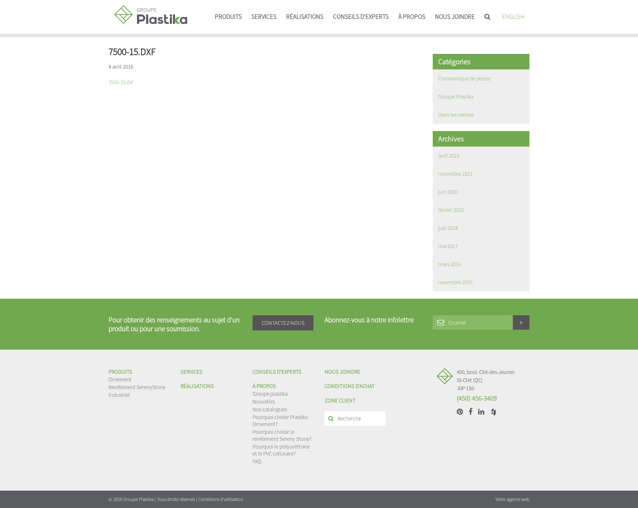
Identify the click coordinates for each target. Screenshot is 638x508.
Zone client (340, 400)
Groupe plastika (270, 393)
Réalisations (304, 17)
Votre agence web (512, 499)
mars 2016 (449, 264)
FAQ (257, 461)
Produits (228, 17)
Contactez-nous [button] (283, 322)
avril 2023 (448, 155)
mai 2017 (448, 246)
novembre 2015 (455, 282)
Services (264, 17)
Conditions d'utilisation (220, 499)
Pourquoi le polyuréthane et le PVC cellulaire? (281, 450)
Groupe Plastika (455, 96)
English (513, 17)
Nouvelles (264, 401)
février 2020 (451, 209)
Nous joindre (455, 17)
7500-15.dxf (121, 82)
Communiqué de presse (464, 78)
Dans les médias (456, 114)
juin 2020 (448, 191)
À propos (411, 17)
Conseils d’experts (361, 17)
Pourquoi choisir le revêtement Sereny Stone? (282, 435)
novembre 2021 (455, 173)
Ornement (120, 379)
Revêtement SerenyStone (137, 387)
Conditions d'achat (350, 385)
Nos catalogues (270, 409)
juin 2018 (448, 227)
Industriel (119, 394)
